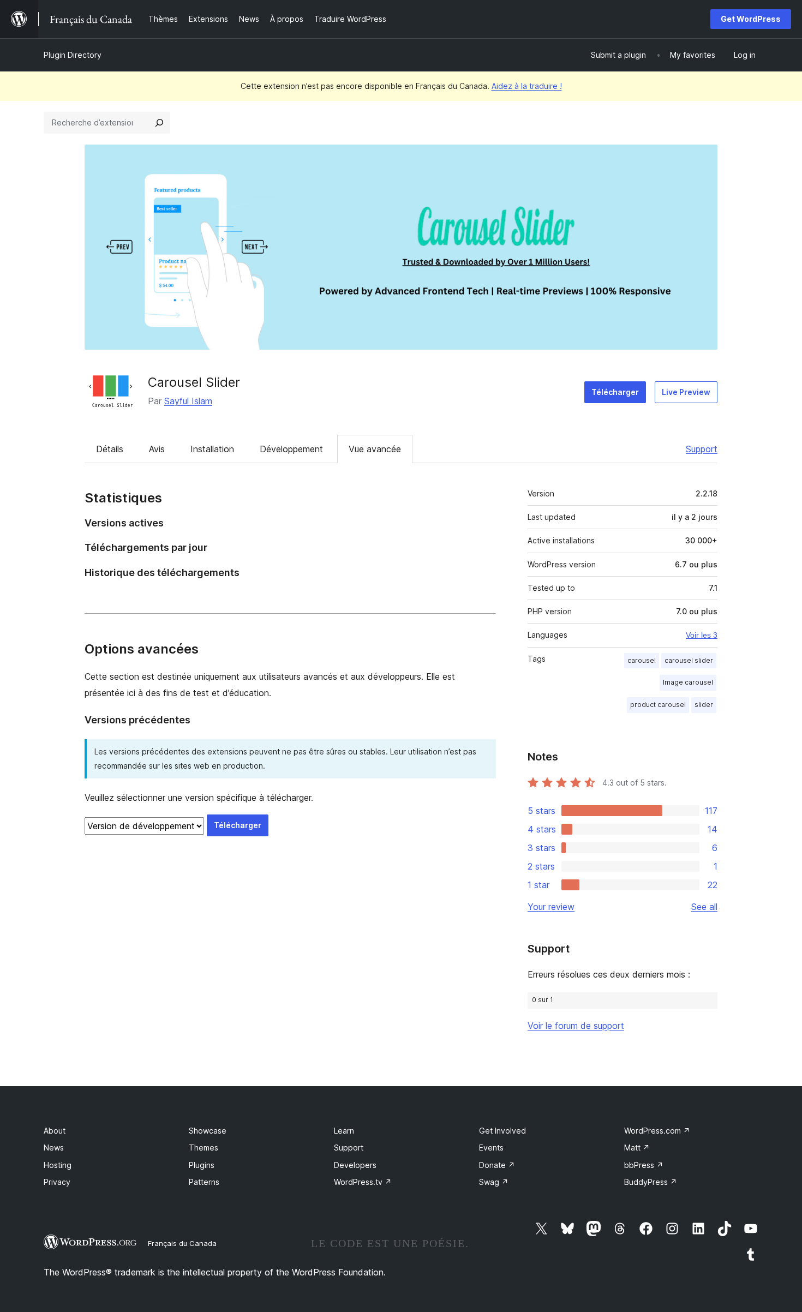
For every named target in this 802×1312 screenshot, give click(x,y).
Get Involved (502, 1130)
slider (704, 704)
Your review (551, 906)
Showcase (207, 1130)
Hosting (57, 1165)
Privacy (57, 1182)
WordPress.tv (363, 1182)
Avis (157, 449)
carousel (641, 660)
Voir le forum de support (576, 1025)
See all (704, 906)
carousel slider (689, 660)
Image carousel (688, 682)
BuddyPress (650, 1182)
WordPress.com (657, 1130)
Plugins (201, 1165)
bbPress (643, 1165)
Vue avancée (375, 449)
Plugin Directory (72, 54)
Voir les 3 (701, 635)
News (54, 1147)
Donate (497, 1165)
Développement (291, 449)
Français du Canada (182, 1243)
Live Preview (686, 392)
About (54, 1130)
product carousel (658, 704)
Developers (355, 1165)
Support (701, 449)
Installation (212, 449)
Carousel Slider (194, 382)
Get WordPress (751, 18)
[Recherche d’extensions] (159, 123)
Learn (344, 1130)
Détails (109, 449)
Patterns (204, 1182)
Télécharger (615, 392)
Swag (493, 1182)
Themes (203, 1147)
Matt (637, 1147)
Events (491, 1147)
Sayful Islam (188, 401)
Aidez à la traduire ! (527, 86)
